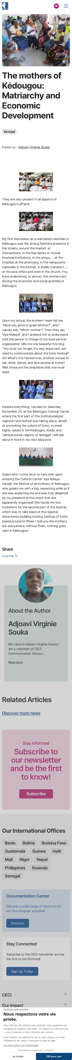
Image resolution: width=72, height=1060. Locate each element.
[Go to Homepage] (5, 6)
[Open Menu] (66, 6)
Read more (15, 662)
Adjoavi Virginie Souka (34, 147)
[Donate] (56, 6)
